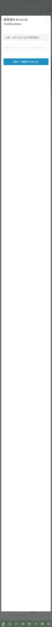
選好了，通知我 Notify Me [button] (26, 61)
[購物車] (9, 624)
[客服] (48, 624)
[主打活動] (29, 624)
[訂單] (42, 624)
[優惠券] (22, 624)
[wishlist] (16, 624)
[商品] (3, 624)
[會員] (35, 624)
